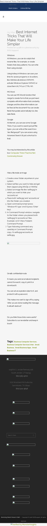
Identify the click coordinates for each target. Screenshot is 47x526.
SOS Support (13, 50)
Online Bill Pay (25, 8)
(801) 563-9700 (22, 376)
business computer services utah (20, 345)
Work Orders (12, 8)
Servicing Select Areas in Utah (10, 517)
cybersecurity (30, 47)
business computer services (25, 342)
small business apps (23, 348)
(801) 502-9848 (22, 389)
